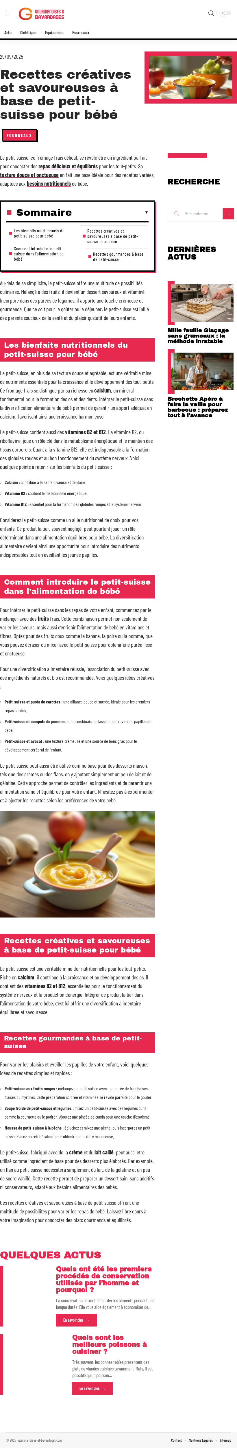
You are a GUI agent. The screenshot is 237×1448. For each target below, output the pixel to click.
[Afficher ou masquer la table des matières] (110, 212)
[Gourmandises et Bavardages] (42, 13)
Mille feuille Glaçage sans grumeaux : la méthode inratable (198, 335)
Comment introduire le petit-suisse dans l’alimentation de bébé (39, 253)
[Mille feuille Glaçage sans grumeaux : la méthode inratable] (202, 303)
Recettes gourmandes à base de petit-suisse (118, 256)
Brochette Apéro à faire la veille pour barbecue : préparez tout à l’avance (198, 407)
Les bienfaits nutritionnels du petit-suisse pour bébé (39, 233)
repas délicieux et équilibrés (68, 166)
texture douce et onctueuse (29, 174)
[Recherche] (211, 13)
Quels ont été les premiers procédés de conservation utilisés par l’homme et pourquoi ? (104, 1279)
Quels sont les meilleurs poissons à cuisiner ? (109, 1344)
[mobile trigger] (11, 13)
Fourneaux (19, 135)
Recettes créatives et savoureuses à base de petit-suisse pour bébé (112, 236)
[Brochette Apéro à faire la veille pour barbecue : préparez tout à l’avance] (202, 371)
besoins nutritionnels (49, 183)
